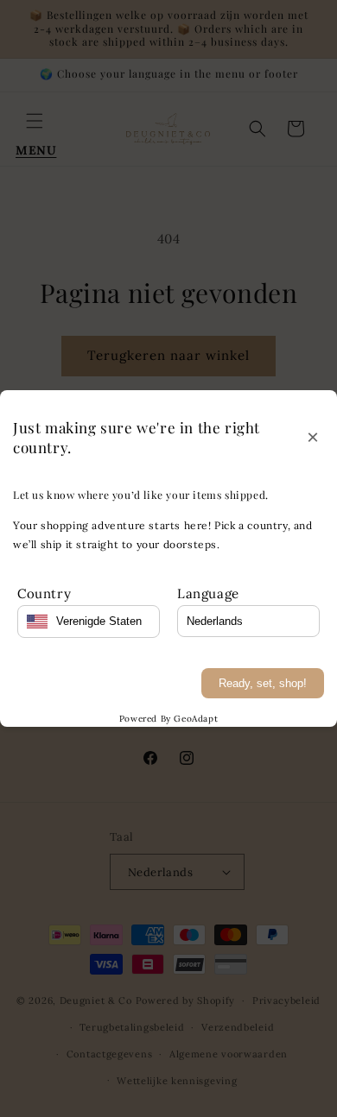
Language (208, 593)
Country (44, 593)
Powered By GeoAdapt (168, 718)
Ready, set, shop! (263, 683)
